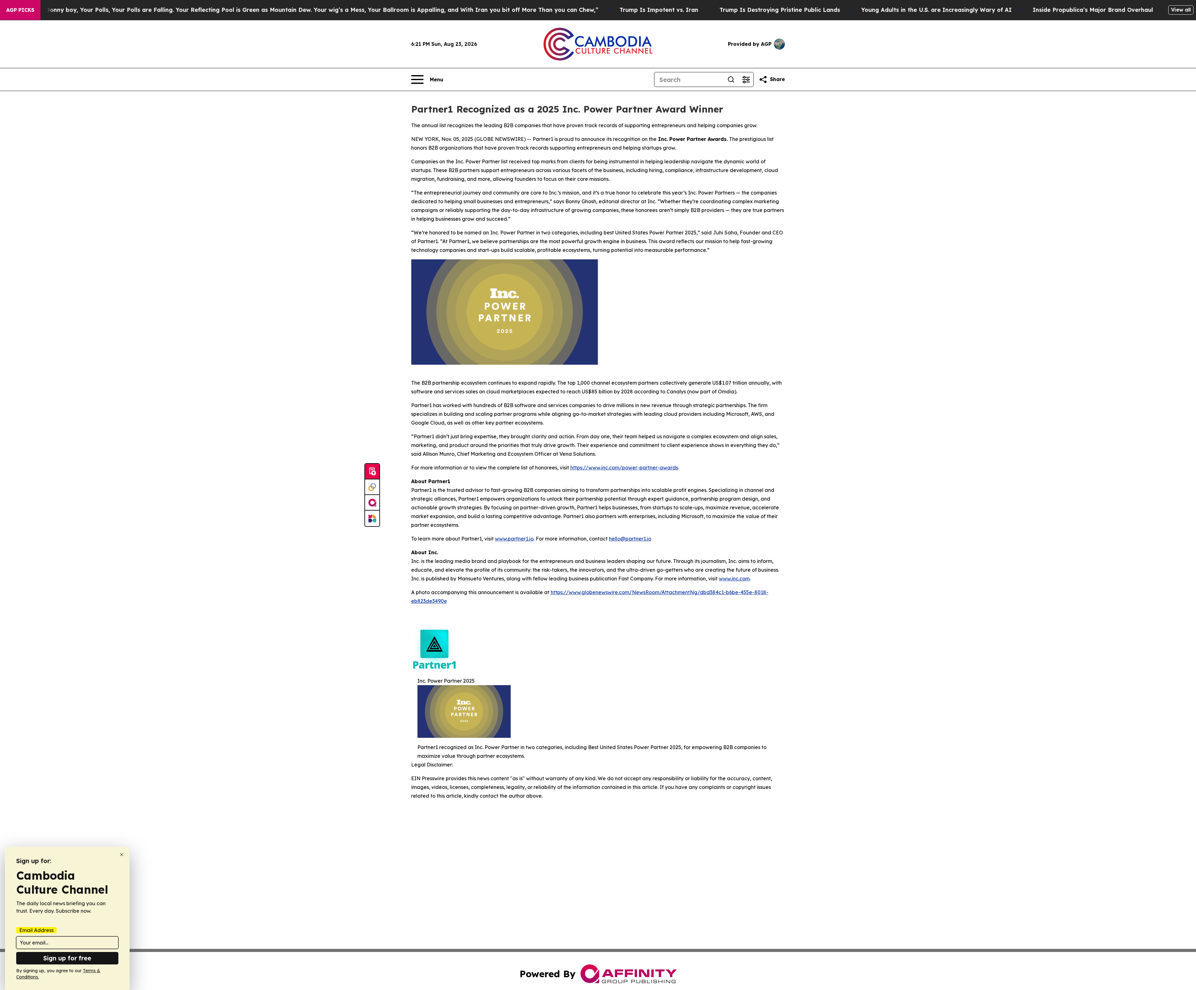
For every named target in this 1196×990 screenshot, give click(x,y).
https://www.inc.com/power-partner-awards (624, 467)
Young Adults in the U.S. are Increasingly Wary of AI (936, 9)
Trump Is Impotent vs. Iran (658, 9)
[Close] (122, 855)
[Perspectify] (372, 487)
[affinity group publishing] (372, 503)
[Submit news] (372, 471)
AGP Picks (20, 10)
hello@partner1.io (630, 539)
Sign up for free (67, 958)
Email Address (36, 930)
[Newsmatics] (372, 518)
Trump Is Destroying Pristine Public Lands (779, 9)
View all (1181, 10)
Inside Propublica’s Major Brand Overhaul (1093, 9)
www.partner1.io (514, 539)
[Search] (731, 79)
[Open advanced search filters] (745, 79)
